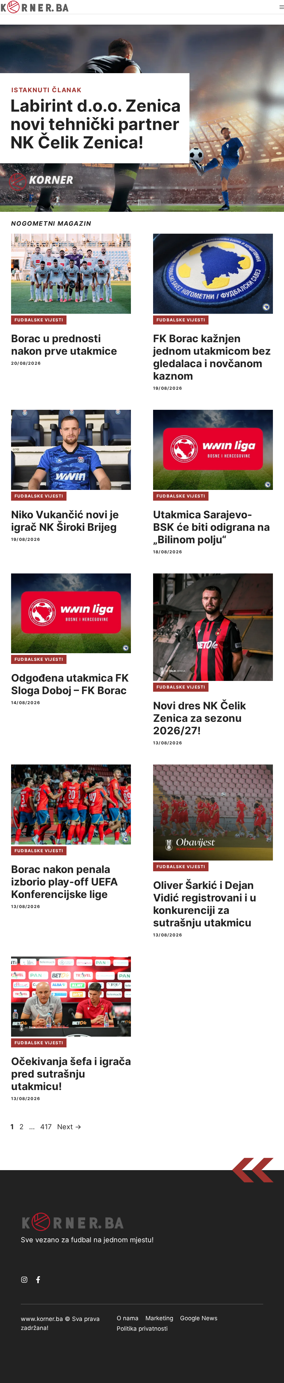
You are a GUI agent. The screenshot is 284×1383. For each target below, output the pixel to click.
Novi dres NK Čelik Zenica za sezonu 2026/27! (199, 718)
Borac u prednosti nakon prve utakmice (64, 344)
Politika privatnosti (142, 1328)
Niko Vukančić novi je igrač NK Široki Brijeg (65, 520)
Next (69, 1127)
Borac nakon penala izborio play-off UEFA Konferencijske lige (64, 881)
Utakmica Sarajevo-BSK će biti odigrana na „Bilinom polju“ (211, 527)
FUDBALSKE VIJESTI (39, 319)
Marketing (159, 1318)
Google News (199, 1318)
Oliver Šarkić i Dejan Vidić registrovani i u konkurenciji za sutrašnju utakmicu (204, 904)
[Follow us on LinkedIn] (38, 1279)
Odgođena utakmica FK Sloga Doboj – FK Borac (70, 684)
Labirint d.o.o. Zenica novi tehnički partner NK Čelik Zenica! (95, 124)
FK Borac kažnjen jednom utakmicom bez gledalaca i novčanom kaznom (212, 357)
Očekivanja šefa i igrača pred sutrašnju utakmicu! (71, 1073)
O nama (128, 1318)
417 (46, 1127)
